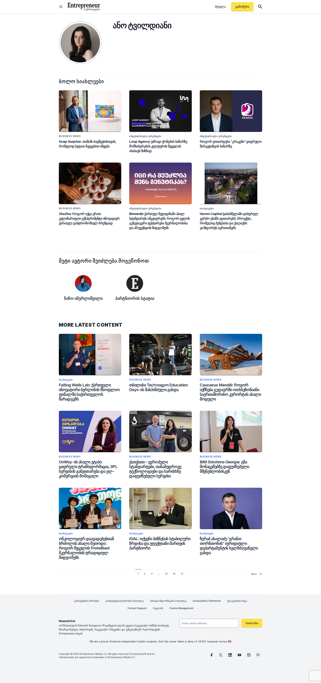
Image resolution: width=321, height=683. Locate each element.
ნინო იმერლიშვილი (83, 298)
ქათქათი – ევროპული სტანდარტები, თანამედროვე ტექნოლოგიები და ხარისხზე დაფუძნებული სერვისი (155, 469)
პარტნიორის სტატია (134, 298)
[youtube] (239, 655)
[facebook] (211, 655)
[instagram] (249, 655)
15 (166, 573)
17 (182, 573)
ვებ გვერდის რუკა (237, 600)
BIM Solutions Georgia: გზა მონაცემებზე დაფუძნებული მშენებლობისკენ (224, 467)
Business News (140, 379)
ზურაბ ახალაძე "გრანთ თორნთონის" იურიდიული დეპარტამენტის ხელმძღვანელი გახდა (229, 545)
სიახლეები (66, 379)
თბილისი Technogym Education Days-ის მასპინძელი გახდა (158, 387)
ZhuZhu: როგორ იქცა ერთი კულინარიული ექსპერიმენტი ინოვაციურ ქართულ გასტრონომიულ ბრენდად (89, 218)
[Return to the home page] (84, 7)
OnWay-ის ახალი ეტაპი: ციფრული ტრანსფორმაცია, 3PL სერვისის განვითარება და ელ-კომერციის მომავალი (88, 469)
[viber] (258, 655)
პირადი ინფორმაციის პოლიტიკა (168, 600)
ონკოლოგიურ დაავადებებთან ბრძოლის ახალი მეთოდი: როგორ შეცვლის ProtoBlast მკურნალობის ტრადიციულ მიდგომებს (86, 548)
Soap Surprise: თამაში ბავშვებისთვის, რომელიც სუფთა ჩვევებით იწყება (87, 144)
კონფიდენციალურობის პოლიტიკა (124, 600)
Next (254, 574)
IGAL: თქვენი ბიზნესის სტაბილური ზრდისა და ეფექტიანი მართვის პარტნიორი (159, 543)
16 (174, 573)
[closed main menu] (61, 7)
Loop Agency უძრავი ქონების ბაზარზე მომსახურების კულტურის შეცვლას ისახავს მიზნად (158, 146)
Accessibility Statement (207, 600)
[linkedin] (230, 655)
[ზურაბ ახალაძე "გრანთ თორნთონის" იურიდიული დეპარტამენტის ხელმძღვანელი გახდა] (231, 508)
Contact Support (137, 608)
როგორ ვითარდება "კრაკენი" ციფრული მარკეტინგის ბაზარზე (231, 144)
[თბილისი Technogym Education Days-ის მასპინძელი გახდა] (160, 354)
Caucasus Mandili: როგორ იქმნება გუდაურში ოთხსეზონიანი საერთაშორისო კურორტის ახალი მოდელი (230, 392)
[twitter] (221, 655)
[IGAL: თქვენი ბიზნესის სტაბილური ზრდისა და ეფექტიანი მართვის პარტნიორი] (160, 508)
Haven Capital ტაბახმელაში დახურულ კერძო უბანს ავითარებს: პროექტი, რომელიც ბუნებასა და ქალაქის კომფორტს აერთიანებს (229, 221)
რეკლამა (158, 608)
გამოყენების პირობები (86, 600)
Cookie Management (181, 608)
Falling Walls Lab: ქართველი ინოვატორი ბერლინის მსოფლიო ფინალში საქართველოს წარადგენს (89, 392)
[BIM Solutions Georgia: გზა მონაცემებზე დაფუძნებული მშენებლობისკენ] (231, 431)
